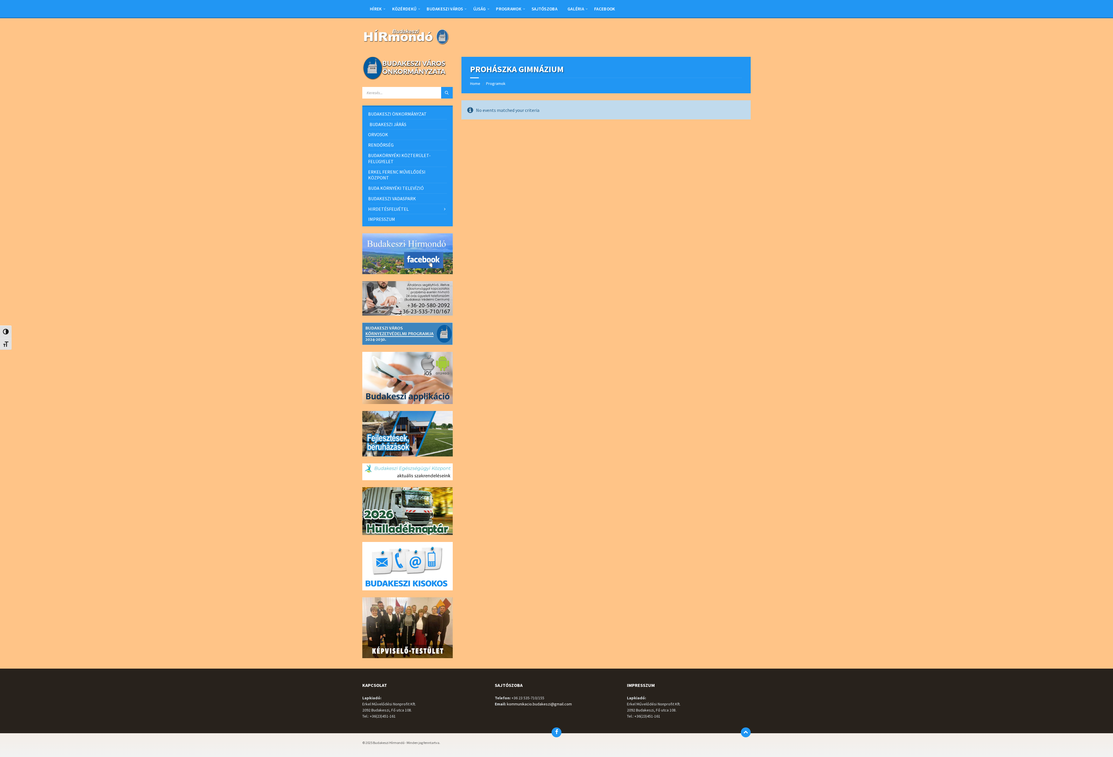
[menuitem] (376, 8)
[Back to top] (746, 732)
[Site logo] (405, 45)
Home (475, 83)
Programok (495, 83)
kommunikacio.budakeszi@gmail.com (539, 704)
